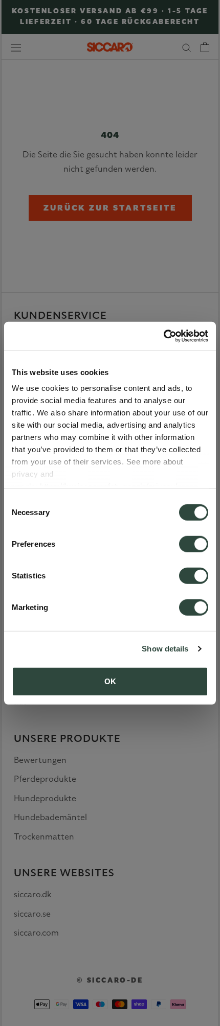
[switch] (193, 543)
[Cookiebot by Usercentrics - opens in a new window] (163, 336)
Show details (165, 648)
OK (110, 681)
